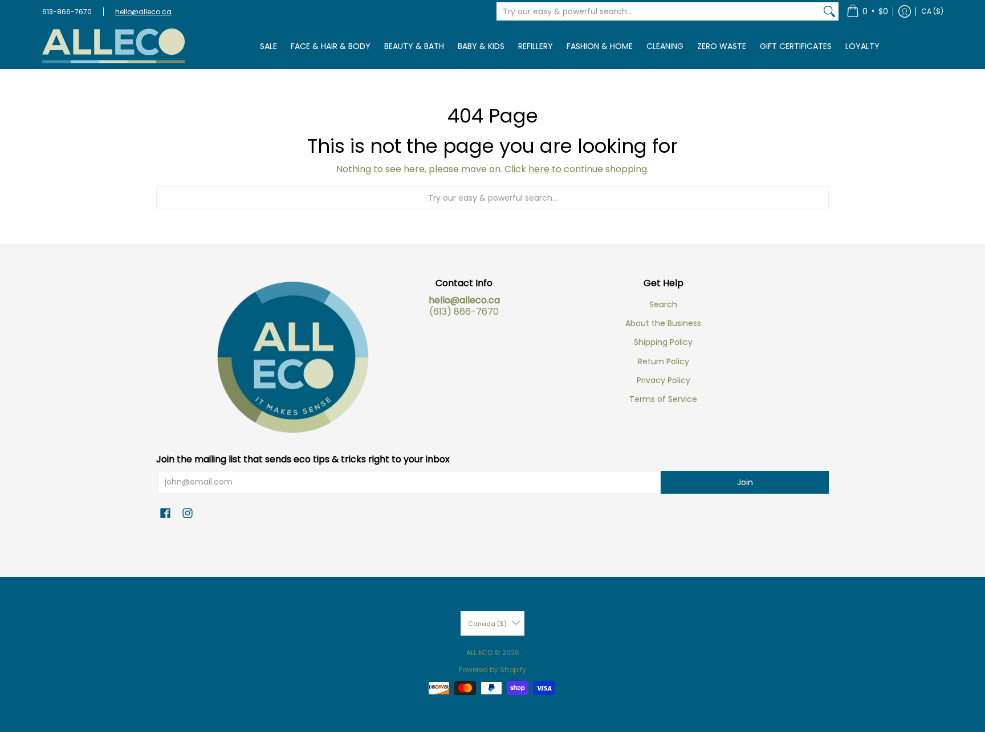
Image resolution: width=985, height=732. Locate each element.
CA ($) (932, 11)
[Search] (829, 11)
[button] (867, 11)
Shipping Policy (663, 342)
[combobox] (658, 11)
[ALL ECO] (113, 46)
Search (663, 304)
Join (745, 482)
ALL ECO (479, 652)
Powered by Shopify (492, 669)
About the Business (663, 323)
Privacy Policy (663, 380)
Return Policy (663, 361)
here (539, 169)
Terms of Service (663, 399)
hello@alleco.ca (143, 12)
